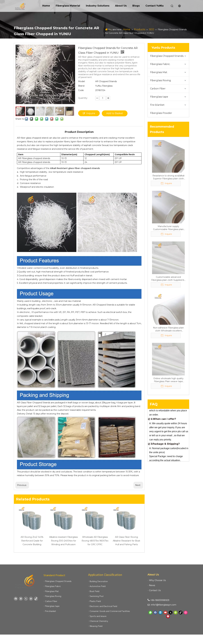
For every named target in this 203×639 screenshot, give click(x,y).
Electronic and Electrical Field (103, 606)
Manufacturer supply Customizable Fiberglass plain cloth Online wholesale (168, 228)
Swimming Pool (96, 596)
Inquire (90, 113)
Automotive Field (98, 586)
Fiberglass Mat (52, 591)
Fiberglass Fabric (53, 586)
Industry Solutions (97, 5)
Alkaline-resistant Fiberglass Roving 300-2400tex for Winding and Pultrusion (63, 541)
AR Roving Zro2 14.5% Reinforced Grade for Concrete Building (32, 541)
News (152, 585)
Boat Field (94, 591)
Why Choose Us (157, 580)
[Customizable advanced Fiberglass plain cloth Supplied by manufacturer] (168, 257)
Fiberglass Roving (53, 596)
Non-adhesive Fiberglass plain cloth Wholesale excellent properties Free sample (168, 329)
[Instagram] (186, 612)
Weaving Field (96, 625)
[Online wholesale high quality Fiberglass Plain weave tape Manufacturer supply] (168, 359)
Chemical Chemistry (99, 620)
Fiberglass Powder (161, 113)
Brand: (81, 85)
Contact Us (155, 590)
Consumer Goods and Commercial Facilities (110, 611)
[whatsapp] (150, 612)
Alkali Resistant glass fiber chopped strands (75, 168)
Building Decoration (99, 581)
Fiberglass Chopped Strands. (167, 56)
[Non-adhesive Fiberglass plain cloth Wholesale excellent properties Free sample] (168, 308)
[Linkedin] (21, 598)
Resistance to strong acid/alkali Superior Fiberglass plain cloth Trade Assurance (168, 177)
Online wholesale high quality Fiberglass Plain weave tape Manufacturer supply (168, 380)
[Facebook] (16, 598)
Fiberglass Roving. (160, 80)
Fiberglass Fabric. (160, 64)
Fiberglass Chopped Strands (58, 581)
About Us (121, 5)
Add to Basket (114, 113)
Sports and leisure (98, 616)
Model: (81, 81)
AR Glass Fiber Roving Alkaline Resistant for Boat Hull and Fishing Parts (126, 541)
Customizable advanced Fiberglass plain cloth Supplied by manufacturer (168, 278)
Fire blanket (157, 104)
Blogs (136, 5)
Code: (81, 90)
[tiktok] (36, 598)
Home (46, 5)
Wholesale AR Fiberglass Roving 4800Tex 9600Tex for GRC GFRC (95, 541)
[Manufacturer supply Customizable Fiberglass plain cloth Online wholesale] (168, 207)
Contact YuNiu (154, 5)
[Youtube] (165, 612)
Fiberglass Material (68, 5)
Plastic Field (95, 601)
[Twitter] (26, 598)
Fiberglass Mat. (159, 72)
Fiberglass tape (159, 96)
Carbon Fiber (158, 88)
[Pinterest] (168, 616)
